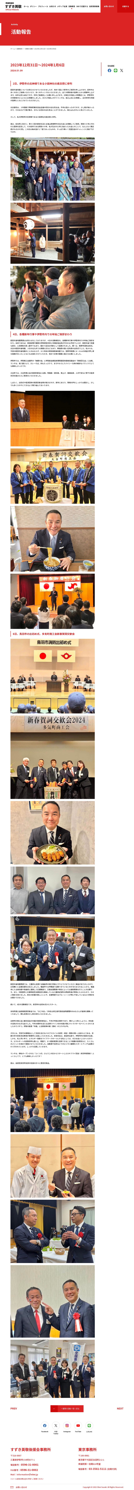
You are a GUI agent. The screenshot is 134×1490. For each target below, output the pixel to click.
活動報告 (71, 6)
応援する (125, 6)
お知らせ (52, 6)
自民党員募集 (94, 6)
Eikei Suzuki (102, 1487)
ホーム (26, 6)
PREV (13, 1408)
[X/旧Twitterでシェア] (122, 70)
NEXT (120, 1408)
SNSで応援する (82, 6)
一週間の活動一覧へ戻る (70, 1409)
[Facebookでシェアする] (109, 70)
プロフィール (43, 6)
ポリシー (33, 6)
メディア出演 (62, 6)
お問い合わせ (109, 6)
